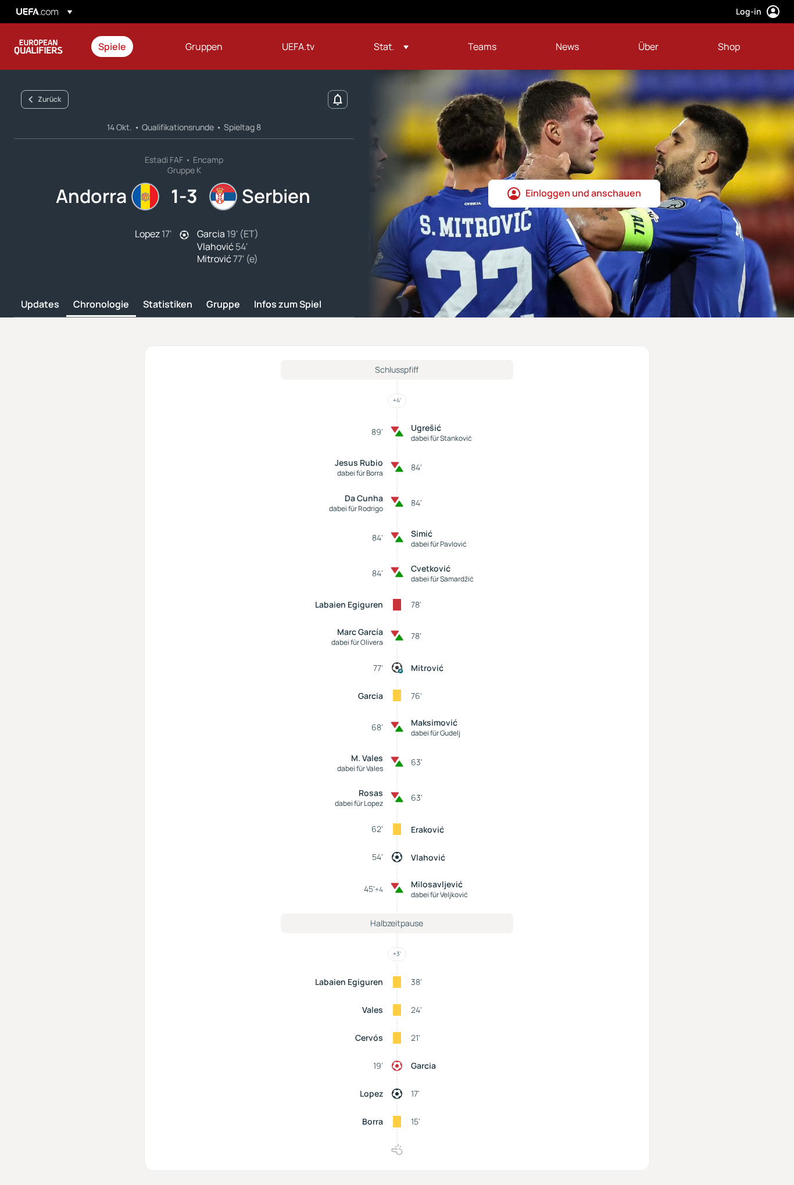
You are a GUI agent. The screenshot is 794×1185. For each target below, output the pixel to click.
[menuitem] (127, 46)
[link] (112, 46)
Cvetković (430, 568)
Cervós (369, 1037)
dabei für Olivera (357, 642)
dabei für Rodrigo (356, 508)
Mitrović (427, 667)
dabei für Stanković (441, 438)
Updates (40, 304)
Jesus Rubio (359, 462)
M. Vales (367, 757)
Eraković (427, 829)
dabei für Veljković (439, 895)
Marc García (360, 631)
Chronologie (101, 304)
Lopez (371, 1093)
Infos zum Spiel (287, 304)
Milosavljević (437, 884)
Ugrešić (426, 427)
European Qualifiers (38, 46)
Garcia (370, 695)
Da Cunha (364, 498)
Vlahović (428, 857)
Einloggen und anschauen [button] (583, 193)
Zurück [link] (49, 99)
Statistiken (167, 304)
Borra (372, 1121)
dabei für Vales (360, 768)
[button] (391, 46)
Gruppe (223, 304)
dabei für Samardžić (442, 579)
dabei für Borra (360, 473)
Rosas (371, 792)
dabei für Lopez (359, 803)
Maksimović (434, 722)
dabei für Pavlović (439, 544)
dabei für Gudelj (435, 733)
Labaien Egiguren (349, 604)
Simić (421, 533)
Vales (372, 1009)
